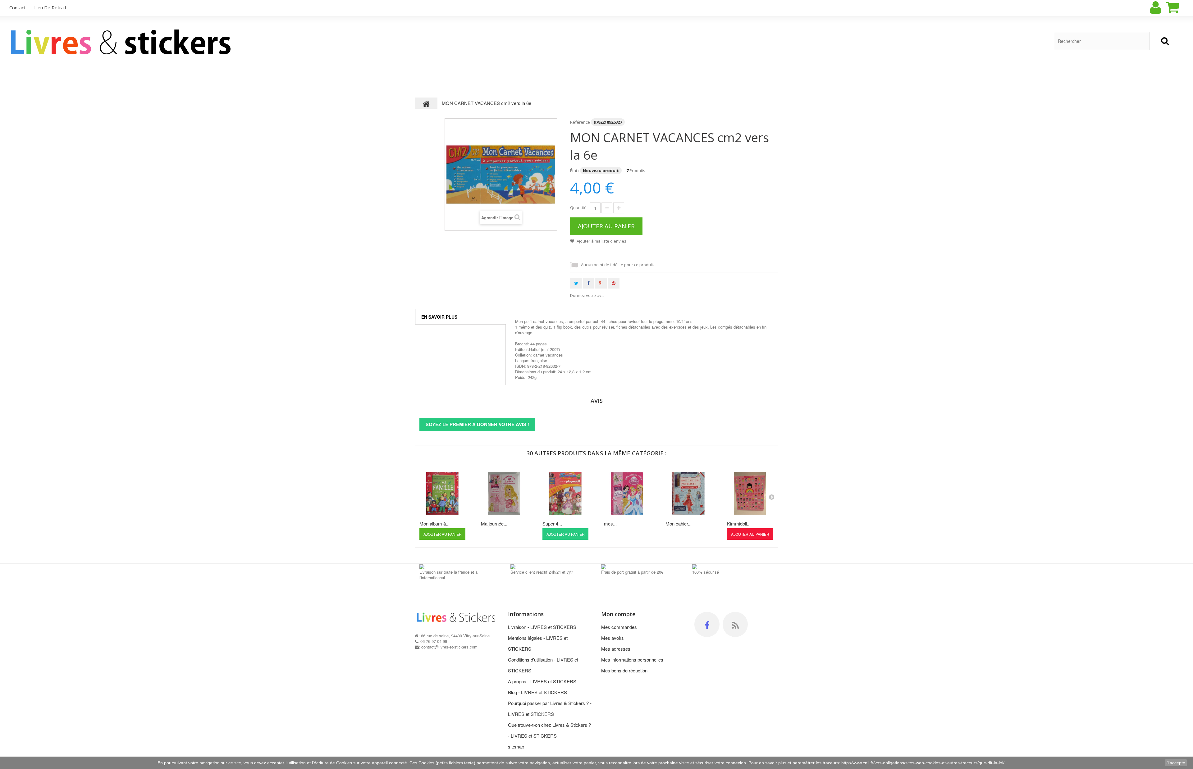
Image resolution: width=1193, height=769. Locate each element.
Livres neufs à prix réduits (497, 76)
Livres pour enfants (99, 76)
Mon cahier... (678, 523)
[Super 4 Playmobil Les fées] (565, 493)
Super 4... (552, 523)
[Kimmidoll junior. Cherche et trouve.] (750, 493)
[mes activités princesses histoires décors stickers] (627, 493)
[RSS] (735, 624)
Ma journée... (494, 523)
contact (17, 7)
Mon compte (618, 614)
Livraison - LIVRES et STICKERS (542, 627)
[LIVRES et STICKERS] (122, 41)
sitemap (516, 746)
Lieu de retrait (50, 7)
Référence (580, 122)
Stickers (298, 76)
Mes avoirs (612, 638)
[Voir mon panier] (1178, 7)
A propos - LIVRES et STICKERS (542, 681)
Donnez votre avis (587, 295)
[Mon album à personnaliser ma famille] (442, 493)
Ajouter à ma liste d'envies (601, 241)
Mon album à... (434, 523)
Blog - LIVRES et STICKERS (537, 692)
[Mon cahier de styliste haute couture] (688, 493)
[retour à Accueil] (426, 103)
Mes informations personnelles (632, 659)
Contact (696, 76)
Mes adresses (615, 648)
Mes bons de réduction (624, 670)
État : (574, 170)
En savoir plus (439, 317)
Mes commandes (619, 627)
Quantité (578, 207)
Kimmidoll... (739, 523)
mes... (610, 523)
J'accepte (1176, 762)
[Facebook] (707, 624)
